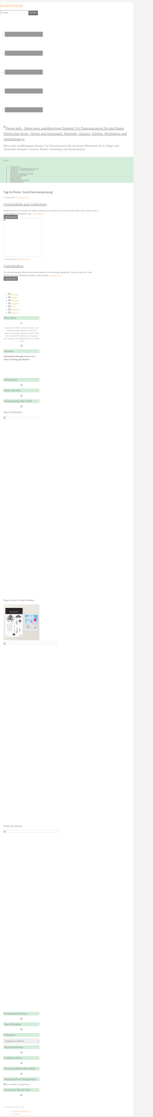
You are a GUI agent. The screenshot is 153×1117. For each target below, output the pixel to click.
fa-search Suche (11, 5)
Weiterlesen (38, 213)
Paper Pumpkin (16, 182)
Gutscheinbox (13, 266)
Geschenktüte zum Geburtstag (25, 204)
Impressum (16, 1114)
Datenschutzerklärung (21, 1111)
